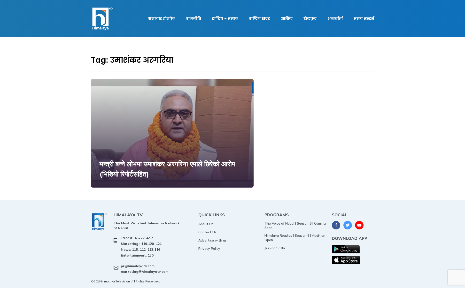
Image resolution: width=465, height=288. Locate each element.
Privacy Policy (209, 248)
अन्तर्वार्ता (335, 18)
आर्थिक (287, 18)
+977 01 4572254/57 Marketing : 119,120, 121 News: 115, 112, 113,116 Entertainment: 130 (141, 246)
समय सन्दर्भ (364, 18)
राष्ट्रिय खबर (259, 18)
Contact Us (207, 232)
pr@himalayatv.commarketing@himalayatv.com (144, 269)
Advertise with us (212, 240)
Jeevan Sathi (274, 248)
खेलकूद (310, 18)
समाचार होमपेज (161, 18)
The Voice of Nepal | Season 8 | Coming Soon (295, 225)
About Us (205, 224)
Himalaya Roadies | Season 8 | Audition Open (294, 237)
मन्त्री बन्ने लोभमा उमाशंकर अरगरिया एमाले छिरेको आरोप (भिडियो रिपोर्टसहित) (167, 168)
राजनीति (193, 18)
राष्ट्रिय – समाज (225, 18)
